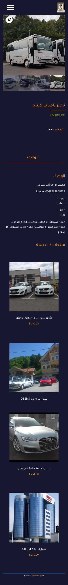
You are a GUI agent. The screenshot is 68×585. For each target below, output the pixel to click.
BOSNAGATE (28, 576)
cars (49, 129)
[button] (9, 19)
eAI (43, 576)
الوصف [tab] (32, 158)
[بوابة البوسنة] (61, 7)
